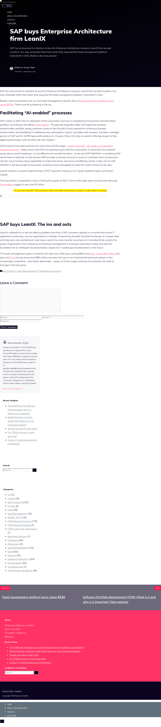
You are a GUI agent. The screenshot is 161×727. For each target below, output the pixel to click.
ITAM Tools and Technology (22, 528)
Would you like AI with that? (22, 428)
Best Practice (9, 271)
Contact (11, 19)
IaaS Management (17, 513)
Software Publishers (18, 559)
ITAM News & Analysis (49, 271)
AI (9, 494)
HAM (10, 509)
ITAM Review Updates (19, 525)
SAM (10, 551)
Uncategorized (15, 566)
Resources (13, 544)
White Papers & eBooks (20, 570)
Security (12, 555)
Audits (11, 498)
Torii (12, 257)
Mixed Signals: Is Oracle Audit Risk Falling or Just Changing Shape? (21, 421)
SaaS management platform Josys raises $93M (33, 597)
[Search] (34, 470)
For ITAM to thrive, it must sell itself (27, 658)
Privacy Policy (8, 691)
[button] (4, 28)
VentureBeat (7, 184)
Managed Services (17, 536)
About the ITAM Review (17, 16)
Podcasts (12, 540)
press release (42, 124)
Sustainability (15, 563)
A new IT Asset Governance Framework (30, 662)
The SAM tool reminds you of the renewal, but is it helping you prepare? (21, 409)
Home (9, 12)
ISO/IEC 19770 (15, 517)
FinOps (11, 506)
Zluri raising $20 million (103, 253)
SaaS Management (27, 271)
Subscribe (11, 23)
